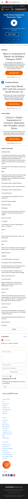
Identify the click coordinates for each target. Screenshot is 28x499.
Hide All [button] (14, 329)
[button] (25, 2)
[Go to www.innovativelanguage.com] (14, 487)
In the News (4, 430)
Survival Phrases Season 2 (13, 5)
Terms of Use (17, 492)
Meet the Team (5, 424)
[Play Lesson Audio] (14, 23)
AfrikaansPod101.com (17, 490)
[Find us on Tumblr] (11, 475)
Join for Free (14, 73)
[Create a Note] (14, 39)
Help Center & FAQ (6, 444)
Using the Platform (6, 452)
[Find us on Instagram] (14, 475)
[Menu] (2, 2)
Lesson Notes (19, 45)
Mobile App (4, 413)
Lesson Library (4, 5)
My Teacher (4, 411)
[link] (2, 9)
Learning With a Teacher (7, 456)
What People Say (6, 426)
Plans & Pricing (5, 428)
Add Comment (14, 371)
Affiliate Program (5, 437)
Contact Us (4, 458)
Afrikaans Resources (6, 409)
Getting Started (5, 446)
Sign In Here (18, 77)
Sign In (6, 343)
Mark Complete (12, 34)
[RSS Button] (2, 340)
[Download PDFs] (18, 39)
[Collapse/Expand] (14, 336)
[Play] (2, 82)
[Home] (12, 3)
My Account (4, 450)
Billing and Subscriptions (7, 448)
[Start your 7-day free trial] (6, 465)
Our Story (4, 422)
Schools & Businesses (7, 434)
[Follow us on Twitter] (3, 475)
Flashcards (4, 405)
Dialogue (4, 45)
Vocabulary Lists (5, 407)
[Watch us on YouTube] (6, 475)
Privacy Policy (11, 492)
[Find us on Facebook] (9, 475)
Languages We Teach (7, 432)
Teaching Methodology (7, 454)
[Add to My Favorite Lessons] (9, 39)
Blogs (3, 435)
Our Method (4, 420)
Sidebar (21, 9)
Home (3, 401)
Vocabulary (11, 45)
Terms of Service (16, 496)
